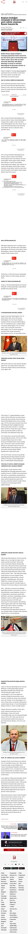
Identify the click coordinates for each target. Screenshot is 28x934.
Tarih (2, 902)
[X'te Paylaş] (21, 28)
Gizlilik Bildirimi (14, 925)
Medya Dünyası (14, 898)
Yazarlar (3, 906)
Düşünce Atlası (14, 875)
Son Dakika (4, 883)
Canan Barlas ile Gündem (14, 883)
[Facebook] (5, 864)
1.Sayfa (12, 906)
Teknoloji (3, 896)
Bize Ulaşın (13, 913)
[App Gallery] (21, 845)
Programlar (13, 873)
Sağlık (2, 904)
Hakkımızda (13, 928)
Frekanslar (13, 919)
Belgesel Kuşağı (14, 892)
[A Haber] (14, 1)
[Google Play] (15, 845)
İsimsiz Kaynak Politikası (14, 932)
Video (2, 873)
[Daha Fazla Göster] (26, 28)
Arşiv (11, 921)
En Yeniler (4, 911)
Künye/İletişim (14, 915)
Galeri (2, 909)
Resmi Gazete (21, 71)
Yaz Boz (12, 877)
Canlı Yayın (4, 875)
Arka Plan (12, 885)
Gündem (3, 879)
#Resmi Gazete (5, 819)
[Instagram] (12, 864)
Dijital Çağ (13, 902)
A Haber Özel (5, 877)
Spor (2, 890)
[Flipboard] (19, 864)
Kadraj (12, 879)
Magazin (3, 892)
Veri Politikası (14, 917)
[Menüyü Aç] (26, 2)
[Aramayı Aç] (23, 2)
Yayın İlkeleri (13, 930)
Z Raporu (12, 904)
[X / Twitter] (8, 864)
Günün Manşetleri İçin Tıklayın (14, 849)
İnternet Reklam (14, 909)
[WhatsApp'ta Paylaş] (23, 28)
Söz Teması (13, 896)
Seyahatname (14, 890)
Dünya (3, 887)
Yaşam (3, 885)
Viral (2, 894)
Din (2, 900)
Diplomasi (12, 894)
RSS (11, 911)
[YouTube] (15, 864)
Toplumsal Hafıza (14, 881)
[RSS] (22, 864)
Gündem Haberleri (9, 13)
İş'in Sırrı (12, 900)
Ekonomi (3, 881)
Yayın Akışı (13, 923)
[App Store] (7, 845)
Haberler (2, 13)
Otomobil (3, 898)
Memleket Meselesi (14, 887)
